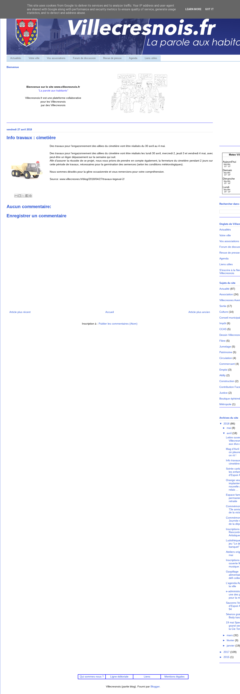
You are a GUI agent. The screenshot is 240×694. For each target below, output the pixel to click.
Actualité (224, 288)
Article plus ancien (199, 311)
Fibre (222, 340)
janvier (231, 645)
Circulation (225, 357)
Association (226, 294)
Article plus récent (20, 311)
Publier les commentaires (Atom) (118, 323)
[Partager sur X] (23, 196)
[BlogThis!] (20, 196)
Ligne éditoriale (119, 676)
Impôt (222, 323)
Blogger (155, 686)
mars (230, 635)
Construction (226, 381)
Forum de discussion (84, 58)
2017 (227, 651)
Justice (223, 392)
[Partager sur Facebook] (27, 196)
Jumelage (225, 346)
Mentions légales (174, 676)
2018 (227, 423)
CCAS (222, 329)
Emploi (223, 369)
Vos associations (56, 58)
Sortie (222, 305)
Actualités (15, 58)
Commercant (227, 363)
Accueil (109, 311)
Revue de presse (112, 58)
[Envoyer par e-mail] (16, 196)
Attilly (222, 375)
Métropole (225, 404)
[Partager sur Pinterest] (30, 196)
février (231, 640)
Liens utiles (151, 58)
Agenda (133, 58)
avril (229, 433)
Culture (223, 311)
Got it (209, 9)
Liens (147, 676)
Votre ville (34, 58)
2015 (227, 657)
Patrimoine (225, 352)
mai (229, 427)
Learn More (193, 9)
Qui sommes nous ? (91, 676)
